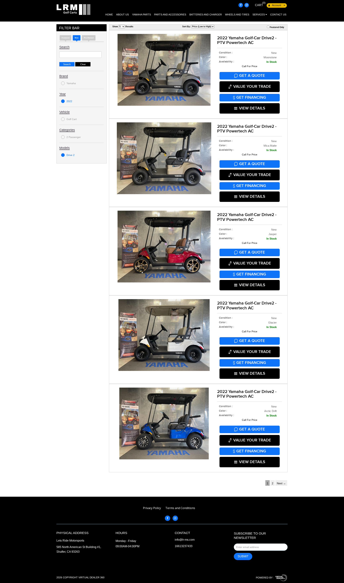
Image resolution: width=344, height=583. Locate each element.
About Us (122, 14)
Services (259, 14)
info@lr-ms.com (185, 539)
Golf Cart (71, 119)
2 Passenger (73, 137)
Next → (281, 483)
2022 (69, 101)
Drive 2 (70, 155)
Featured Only (276, 27)
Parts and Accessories (170, 14)
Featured (65, 38)
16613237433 (183, 546)
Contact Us (278, 14)
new (76, 38)
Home (109, 14)
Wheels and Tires (237, 14)
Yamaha (71, 83)
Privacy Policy (152, 508)
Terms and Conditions (180, 508)
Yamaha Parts (141, 14)
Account (276, 5)
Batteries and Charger (205, 14)
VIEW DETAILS (252, 108)
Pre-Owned (89, 38)
